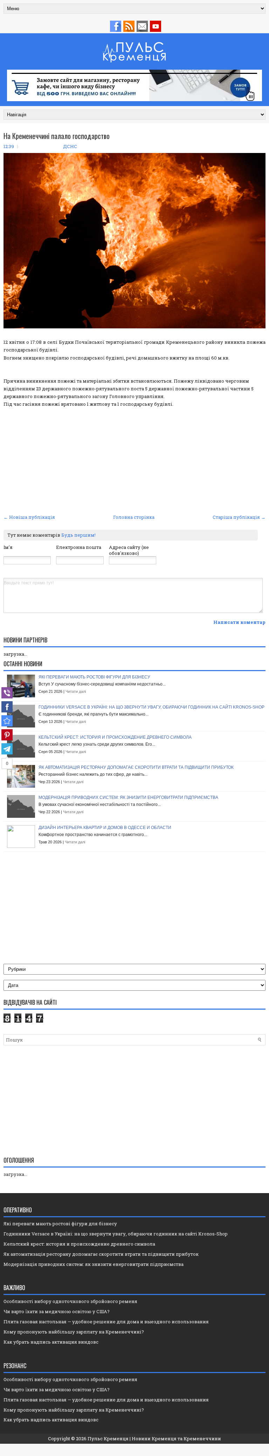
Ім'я (8, 547)
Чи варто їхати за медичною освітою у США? (57, 1311)
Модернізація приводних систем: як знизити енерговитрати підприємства (128, 797)
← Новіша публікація (29, 517)
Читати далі (75, 691)
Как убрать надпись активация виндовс (51, 1342)
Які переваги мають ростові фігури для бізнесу (94, 677)
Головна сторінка (133, 517)
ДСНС (70, 146)
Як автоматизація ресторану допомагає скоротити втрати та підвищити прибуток (136, 767)
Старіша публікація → (239, 517)
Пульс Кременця (108, 1438)
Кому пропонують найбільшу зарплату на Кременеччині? (74, 1332)
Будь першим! (78, 535)
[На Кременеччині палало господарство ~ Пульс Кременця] (7, 720)
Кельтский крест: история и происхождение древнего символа (115, 737)
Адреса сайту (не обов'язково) (129, 550)
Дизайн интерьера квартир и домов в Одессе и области (105, 827)
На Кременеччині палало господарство (57, 136)
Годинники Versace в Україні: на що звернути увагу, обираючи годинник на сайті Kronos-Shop (151, 707)
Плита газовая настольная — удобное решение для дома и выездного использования (106, 1321)
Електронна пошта (78, 547)
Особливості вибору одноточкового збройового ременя (70, 1301)
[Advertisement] (134, 460)
